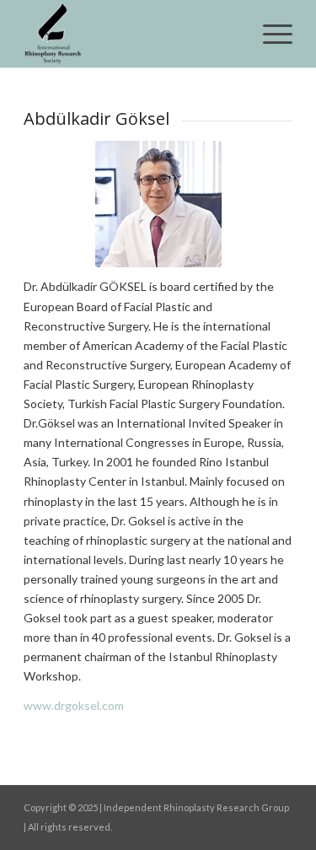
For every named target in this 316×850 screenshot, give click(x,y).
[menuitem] (269, 33)
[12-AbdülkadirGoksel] (158, 204)
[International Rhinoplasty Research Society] (131, 33)
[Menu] (269, 33)
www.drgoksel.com (74, 705)
